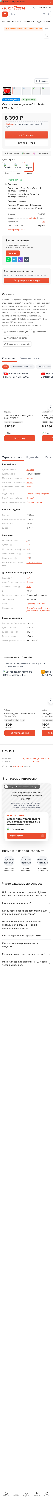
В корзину (28, 135)
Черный (30, 469)
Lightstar (33, 218)
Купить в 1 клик (26, 142)
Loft (43, 222)
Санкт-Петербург (29, 188)
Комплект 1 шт (21, 733)
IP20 (28, 586)
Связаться (13, 253)
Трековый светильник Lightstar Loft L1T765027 (18, 416)
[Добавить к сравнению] (46, 35)
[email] (26, 259)
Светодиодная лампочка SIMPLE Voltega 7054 (19, 714)
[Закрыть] (50, 2)
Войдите (10, 124)
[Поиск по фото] (44, 14)
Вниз (28, 486)
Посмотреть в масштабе (18, 344)
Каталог (15, 21)
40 (27, 549)
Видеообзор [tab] (33, 457)
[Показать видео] (7, 91)
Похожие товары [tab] (30, 358)
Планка (29, 582)
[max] (20, 259)
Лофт (43, 604)
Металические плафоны (37, 494)
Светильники (28, 21)
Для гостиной (32, 611)
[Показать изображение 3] (36, 91)
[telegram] (14, 259)
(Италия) (41, 218)
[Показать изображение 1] (17, 91)
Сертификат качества (17, 338)
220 (28, 558)
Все (5, 366)
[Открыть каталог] (5, 14)
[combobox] (30, 14)
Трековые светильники (22, 366)
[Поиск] (47, 14)
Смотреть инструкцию (17, 332)
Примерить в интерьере (28, 280)
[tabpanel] (26, 404)
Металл (29, 478)
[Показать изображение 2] (26, 91)
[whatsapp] (8, 259)
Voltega (7, 710)
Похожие (43, 81)
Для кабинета (32, 608)
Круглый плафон (34, 502)
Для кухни (45, 608)
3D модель (41, 332)
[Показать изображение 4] (46, 91)
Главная (6, 21)
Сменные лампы (34, 562)
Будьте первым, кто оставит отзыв (36, 759)
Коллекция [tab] (8, 358)
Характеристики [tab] (12, 457)
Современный (33, 604)
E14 (28, 545)
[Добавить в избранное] (46, 29)
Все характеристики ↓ (18, 230)
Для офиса (45, 611)
